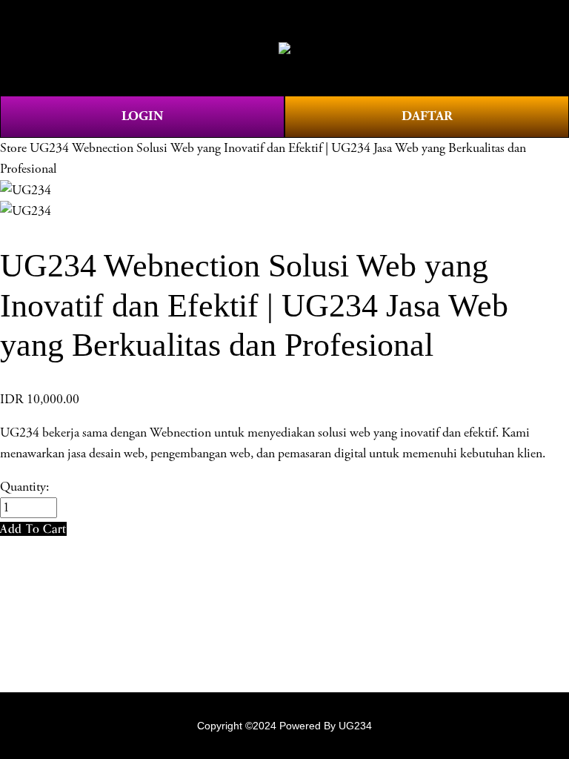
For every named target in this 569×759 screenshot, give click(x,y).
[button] (33, 529)
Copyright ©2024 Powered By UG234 (284, 726)
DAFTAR (427, 116)
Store (13, 148)
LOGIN (142, 116)
